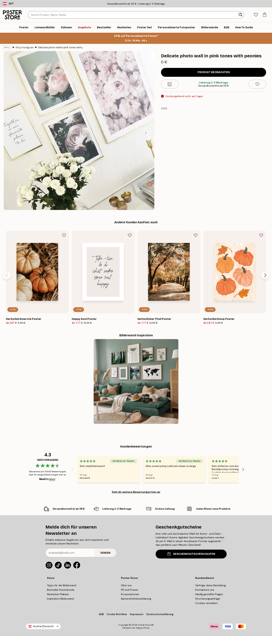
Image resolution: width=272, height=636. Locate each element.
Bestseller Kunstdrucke (60, 589)
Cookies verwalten (206, 603)
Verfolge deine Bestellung (210, 585)
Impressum (136, 614)
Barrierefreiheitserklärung (136, 598)
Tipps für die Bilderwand (61, 585)
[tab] (255, 15)
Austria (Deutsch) (43, 626)
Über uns (126, 585)
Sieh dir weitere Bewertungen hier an (136, 492)
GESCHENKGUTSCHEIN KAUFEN (194, 554)
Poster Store (144, 625)
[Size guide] (170, 84)
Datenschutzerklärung (159, 614)
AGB (101, 614)
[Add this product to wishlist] (257, 84)
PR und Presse (129, 589)
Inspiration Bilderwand (60, 598)
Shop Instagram (25, 47)
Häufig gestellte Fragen (209, 594)
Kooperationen (130, 594)
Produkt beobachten (214, 72)
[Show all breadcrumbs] (7, 47)
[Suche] (240, 14)
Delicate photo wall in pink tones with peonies (60, 47)
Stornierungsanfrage (207, 598)
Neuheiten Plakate (58, 594)
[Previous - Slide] (6, 275)
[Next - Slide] (265, 275)
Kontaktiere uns (204, 589)
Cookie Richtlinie (117, 614)
